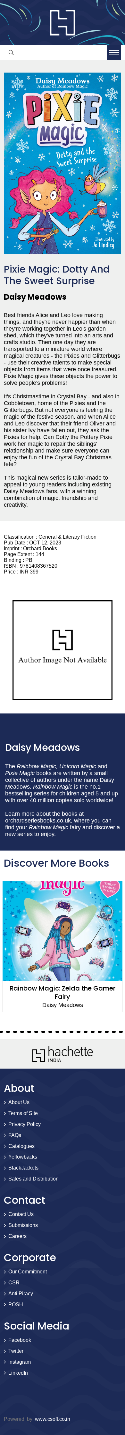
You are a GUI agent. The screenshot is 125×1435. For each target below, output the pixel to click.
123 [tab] (100, 1032)
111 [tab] (15, 1032)
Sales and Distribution (33, 1178)
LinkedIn (18, 1373)
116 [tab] (50, 1032)
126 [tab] (121, 1032)
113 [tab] (29, 1032)
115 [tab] (43, 1032)
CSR (14, 1282)
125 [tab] (114, 1032)
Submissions (23, 1225)
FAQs (14, 1135)
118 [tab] (64, 1032)
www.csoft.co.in (52, 1419)
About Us (18, 1102)
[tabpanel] (62, 946)
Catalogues (21, 1146)
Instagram (19, 1362)
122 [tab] (93, 1032)
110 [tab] (8, 1032)
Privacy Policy (24, 1124)
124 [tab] (107, 1032)
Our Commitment (27, 1271)
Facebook (19, 1340)
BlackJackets (23, 1168)
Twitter (15, 1351)
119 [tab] (71, 1032)
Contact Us (21, 1214)
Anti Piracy (20, 1293)
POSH (15, 1304)
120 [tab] (78, 1032)
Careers (17, 1236)
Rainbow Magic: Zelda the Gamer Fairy (62, 992)
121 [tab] (86, 1032)
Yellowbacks (22, 1157)
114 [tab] (36, 1032)
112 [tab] (22, 1032)
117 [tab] (57, 1032)
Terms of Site (23, 1113)
